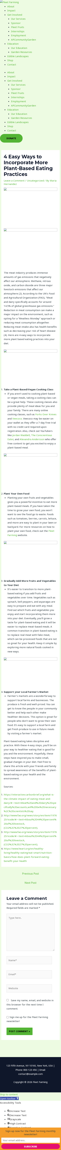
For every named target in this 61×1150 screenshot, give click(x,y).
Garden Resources (21, 52)
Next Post (30, 883)
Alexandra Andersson (32, 439)
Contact (11, 64)
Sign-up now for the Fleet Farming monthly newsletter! (31, 1132)
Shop (10, 60)
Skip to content (9, 1094)
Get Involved (14, 14)
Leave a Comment (14, 180)
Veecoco (17, 418)
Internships (17, 31)
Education (13, 43)
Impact (11, 10)
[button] (9, 1098)
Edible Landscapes (18, 56)
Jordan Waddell (21, 435)
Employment (18, 35)
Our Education (19, 47)
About (10, 6)
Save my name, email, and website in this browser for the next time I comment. (30, 1004)
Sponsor (16, 23)
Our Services (18, 18)
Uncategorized (35, 180)
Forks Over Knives (45, 414)
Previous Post (30, 873)
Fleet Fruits (17, 27)
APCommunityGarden (23, 39)
